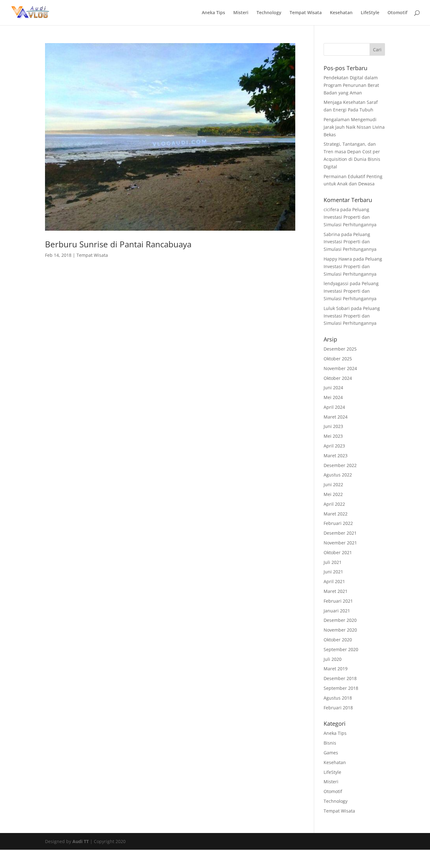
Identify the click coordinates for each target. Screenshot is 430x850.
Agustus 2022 (338, 475)
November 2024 (340, 368)
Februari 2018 (338, 708)
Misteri (240, 12)
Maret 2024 (336, 417)
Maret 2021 (336, 591)
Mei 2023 (333, 436)
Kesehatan (341, 12)
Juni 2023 (333, 426)
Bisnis (330, 743)
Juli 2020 (333, 659)
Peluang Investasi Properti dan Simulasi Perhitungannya (350, 217)
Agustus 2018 (338, 698)
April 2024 (334, 407)
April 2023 (334, 446)
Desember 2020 (340, 620)
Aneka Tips (213, 12)
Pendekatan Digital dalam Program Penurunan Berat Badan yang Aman (351, 85)
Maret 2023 (336, 456)
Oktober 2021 (338, 552)
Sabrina (332, 234)
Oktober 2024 (338, 378)
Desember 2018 (340, 678)
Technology (269, 12)
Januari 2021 (337, 611)
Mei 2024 (333, 397)
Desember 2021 (340, 533)
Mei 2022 (333, 494)
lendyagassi (336, 283)
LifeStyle (370, 12)
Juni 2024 (333, 388)
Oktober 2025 (338, 359)
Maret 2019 (336, 669)
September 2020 (341, 649)
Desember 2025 (340, 349)
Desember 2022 (340, 465)
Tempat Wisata (306, 12)
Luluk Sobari (337, 308)
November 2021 (340, 543)
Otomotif (397, 12)
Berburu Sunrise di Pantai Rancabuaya (118, 244)
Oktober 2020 (338, 640)
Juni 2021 (333, 572)
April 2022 (334, 504)
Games (331, 753)
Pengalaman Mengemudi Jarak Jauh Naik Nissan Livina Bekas (354, 127)
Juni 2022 (333, 484)
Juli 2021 (333, 562)
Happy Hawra (338, 259)
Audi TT (80, 841)
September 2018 (341, 688)
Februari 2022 (338, 523)
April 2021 (334, 581)
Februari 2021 (338, 601)
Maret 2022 (336, 514)
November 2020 (340, 630)
